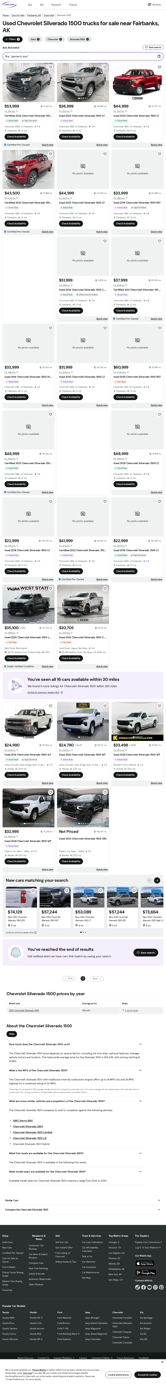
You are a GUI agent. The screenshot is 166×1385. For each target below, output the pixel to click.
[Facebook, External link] (143, 1287)
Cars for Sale (18, 15)
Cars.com (27, 1373)
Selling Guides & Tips (65, 1261)
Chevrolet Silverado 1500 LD (30, 1138)
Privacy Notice (39, 1370)
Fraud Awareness (125, 1357)
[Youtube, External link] (149, 1287)
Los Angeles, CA (116, 1252)
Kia (141, 1312)
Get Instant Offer (64, 1247)
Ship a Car (87, 1256)
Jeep (87, 1312)
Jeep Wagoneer (93, 1328)
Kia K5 (143, 1333)
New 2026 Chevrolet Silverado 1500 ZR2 (17, 919)
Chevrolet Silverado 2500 (28, 1126)
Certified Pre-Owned (12, 1252)
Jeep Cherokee (93, 1339)
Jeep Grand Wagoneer (96, 1333)
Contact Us (43, 1357)
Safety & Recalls (37, 1273)
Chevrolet (49, 15)
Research (56, 4)
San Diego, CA (116, 1279)
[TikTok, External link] (137, 1287)
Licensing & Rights (101, 1357)
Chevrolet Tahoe (121, 1337)
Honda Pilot (35, 1333)
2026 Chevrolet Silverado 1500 (24, 1010)
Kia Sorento (146, 1323)
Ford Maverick (64, 1317)
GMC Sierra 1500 (23, 1120)
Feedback (144, 1357)
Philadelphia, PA (116, 1269)
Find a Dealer (9, 1267)
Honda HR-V (36, 1339)
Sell (41, 4)
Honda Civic (36, 1323)
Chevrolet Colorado (122, 1342)
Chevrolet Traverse (122, 1331)
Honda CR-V (36, 1317)
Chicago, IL (114, 1242)
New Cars (7, 1247)
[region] (83, 1372)
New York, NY (115, 1274)
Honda (33, 1312)
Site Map (86, 1277)
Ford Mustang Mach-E (68, 1333)
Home (6, 15)
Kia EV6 (143, 1339)
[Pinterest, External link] (161, 1287)
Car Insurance (89, 1267)
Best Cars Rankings (38, 1268)
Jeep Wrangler (92, 1317)
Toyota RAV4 (8, 1317)
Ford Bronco (63, 1323)
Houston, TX (115, 1247)
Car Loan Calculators (92, 1242)
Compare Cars (36, 1263)
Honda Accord (37, 1328)
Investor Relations (63, 1357)
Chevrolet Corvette (122, 1317)
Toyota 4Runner (10, 1339)
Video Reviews (36, 1284)
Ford (59, 1312)
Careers (83, 1357)
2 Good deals (131, 1010)
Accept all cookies (147, 1374)
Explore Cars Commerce (147, 1242)
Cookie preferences (118, 1374)
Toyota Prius (8, 1323)
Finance (73, 4)
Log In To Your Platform (147, 1247)
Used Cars (7, 1242)
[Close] (162, 1362)
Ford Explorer (64, 1339)
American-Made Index (40, 1279)
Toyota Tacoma (9, 1328)
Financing (7, 1290)
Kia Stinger (145, 1328)
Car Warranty (88, 1261)
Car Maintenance (90, 1272)
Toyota (5, 1312)
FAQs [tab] (11, 1033)
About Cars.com (26, 1357)
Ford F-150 (62, 1328)
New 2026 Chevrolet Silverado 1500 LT (84, 919)
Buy (30, 4)
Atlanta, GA (114, 1263)
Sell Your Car (61, 1242)
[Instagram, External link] (155, 1287)
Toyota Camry (9, 1333)
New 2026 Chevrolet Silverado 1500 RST (51, 919)
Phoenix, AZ (114, 1258)
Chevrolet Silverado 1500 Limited (32, 1132)
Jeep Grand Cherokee (96, 1323)
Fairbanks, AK (34, 15)
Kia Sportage (146, 1317)
